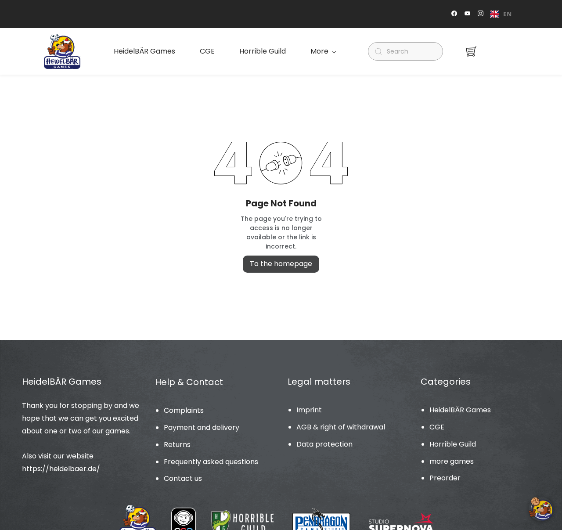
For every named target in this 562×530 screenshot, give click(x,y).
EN (507, 14)
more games (451, 461)
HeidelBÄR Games (460, 410)
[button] (471, 51)
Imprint (309, 410)
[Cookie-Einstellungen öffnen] (541, 509)
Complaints (184, 410)
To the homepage (281, 264)
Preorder (445, 478)
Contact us (183, 478)
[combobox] (500, 14)
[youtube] (467, 14)
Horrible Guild (452, 444)
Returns (177, 445)
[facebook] (454, 14)
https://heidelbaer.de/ (61, 469)
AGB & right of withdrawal (340, 427)
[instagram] (480, 14)
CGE (436, 427)
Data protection (324, 444)
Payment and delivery (201, 427)
